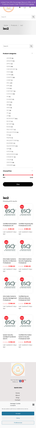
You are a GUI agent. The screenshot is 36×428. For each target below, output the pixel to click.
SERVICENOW (11, 154)
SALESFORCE (11, 146)
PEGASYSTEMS (11, 132)
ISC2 (8, 110)
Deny (18, 418)
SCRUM (9, 151)
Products (14, 25)
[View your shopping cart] (25, 7)
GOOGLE (9, 94)
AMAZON (10, 61)
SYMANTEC (10, 157)
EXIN (8, 88)
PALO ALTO (10, 129)
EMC (8, 85)
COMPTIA (10, 77)
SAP (8, 149)
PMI (8, 135)
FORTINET (10, 91)
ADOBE (9, 58)
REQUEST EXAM (12, 140)
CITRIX (9, 74)
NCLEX (9, 121)
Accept (18, 413)
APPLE (9, 63)
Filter (18, 184)
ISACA (8, 107)
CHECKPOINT (11, 69)
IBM (8, 105)
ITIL (8, 113)
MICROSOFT (11, 118)
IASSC (8, 102)
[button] (33, 404)
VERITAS (9, 162)
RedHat (9, 138)
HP (8, 96)
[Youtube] (23, 381)
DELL (8, 83)
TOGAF (9, 159)
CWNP (9, 80)
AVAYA (9, 66)
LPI (8, 116)
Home (6, 25)
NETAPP (9, 124)
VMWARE (10, 165)
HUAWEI (9, 99)
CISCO (9, 72)
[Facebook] (20, 381)
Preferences (18, 422)
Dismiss (31, 4)
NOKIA (9, 127)
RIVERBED (10, 143)
